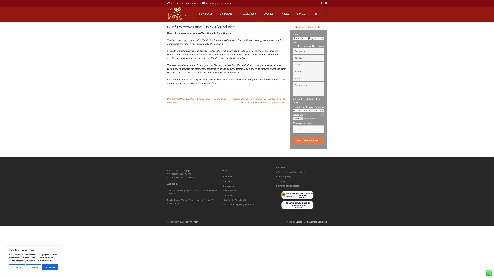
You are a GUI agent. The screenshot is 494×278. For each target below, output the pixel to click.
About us (227, 177)
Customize (16, 267)
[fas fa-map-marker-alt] (326, 3)
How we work (229, 190)
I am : (295, 42)
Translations (248, 14)
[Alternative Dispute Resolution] (297, 197)
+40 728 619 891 (238, 200)
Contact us (228, 195)
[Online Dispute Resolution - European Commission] (297, 207)
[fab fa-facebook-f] (321, 3)
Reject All (33, 267)
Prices (285, 14)
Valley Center (191, 222)
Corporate (226, 14)
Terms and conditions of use (291, 172)
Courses (268, 14)
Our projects (229, 186)
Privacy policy (284, 177)
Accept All (50, 267)
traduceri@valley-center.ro (219, 3)
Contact (302, 14)
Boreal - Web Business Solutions (311, 222)
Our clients (228, 181)
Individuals (205, 14)
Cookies (281, 181)
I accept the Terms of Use (303, 123)
